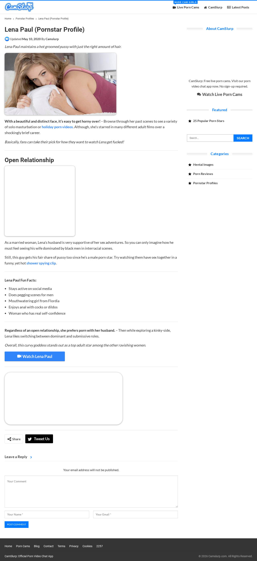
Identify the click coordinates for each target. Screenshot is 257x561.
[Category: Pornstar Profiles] (7, 39)
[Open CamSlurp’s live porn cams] (63, 398)
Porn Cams (23, 546)
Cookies (87, 546)
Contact (49, 546)
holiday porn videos (57, 127)
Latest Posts (240, 7)
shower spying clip (41, 263)
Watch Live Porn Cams (221, 94)
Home (8, 546)
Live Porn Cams (186, 5)
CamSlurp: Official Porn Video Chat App (29, 556)
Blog (37, 546)
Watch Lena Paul (37, 356)
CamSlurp (215, 7)
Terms (61, 546)
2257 (99, 546)
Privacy (74, 546)
